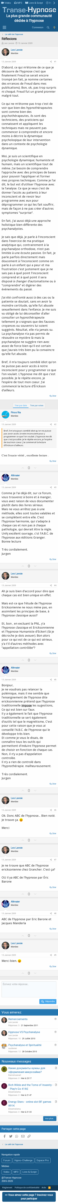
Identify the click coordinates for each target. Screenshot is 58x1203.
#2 (55, 424)
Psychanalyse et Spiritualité (24, 1045)
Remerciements (18, 1019)
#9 (55, 955)
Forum (6, 1160)
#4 (55, 585)
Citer (54, 396)
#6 (55, 810)
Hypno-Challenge (24, 1160)
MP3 (19, 2)
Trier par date (21, 405)
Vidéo (8, 2)
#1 (55, 62)
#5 (55, 680)
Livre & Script (36, 2)
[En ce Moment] (54, 28)
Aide (44, 1187)
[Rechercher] (48, 28)
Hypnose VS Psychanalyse (24, 1032)
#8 (55, 913)
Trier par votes (36, 405)
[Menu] (4, 28)
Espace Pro (43, 1160)
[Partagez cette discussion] (51, 62)
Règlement (7, 1187)
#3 (55, 487)
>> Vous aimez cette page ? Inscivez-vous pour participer (29, 1196)
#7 (55, 860)
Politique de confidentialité (27, 1187)
